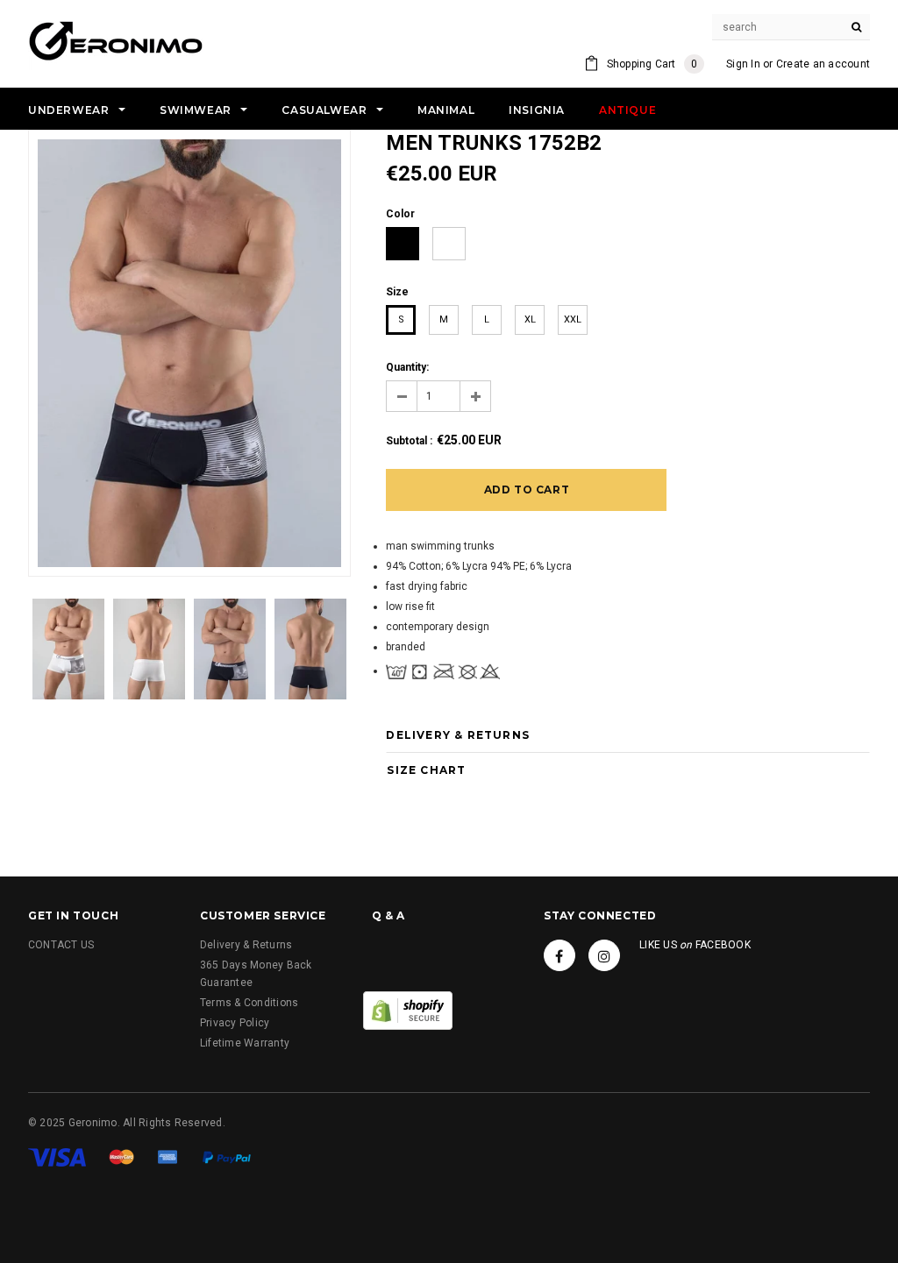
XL (530, 319)
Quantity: (407, 367)
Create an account (823, 64)
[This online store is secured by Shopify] (408, 1010)
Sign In (743, 64)
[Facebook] (559, 955)
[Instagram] (604, 955)
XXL (572, 319)
